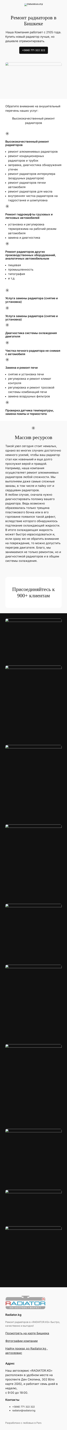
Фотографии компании (21, 1341)
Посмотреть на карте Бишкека (27, 1333)
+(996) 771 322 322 (33, 50)
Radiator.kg (13, 1314)
